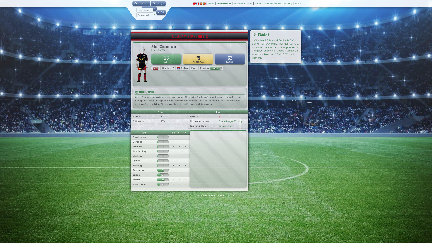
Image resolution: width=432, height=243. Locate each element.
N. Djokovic (268, 54)
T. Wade (287, 54)
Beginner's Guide (243, 3)
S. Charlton (267, 50)
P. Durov (291, 43)
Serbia (184, 68)
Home (211, 3)
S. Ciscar (279, 50)
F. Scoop (283, 47)
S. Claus (294, 40)
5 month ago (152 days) (232, 121)
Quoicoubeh (270, 47)
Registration (224, 3)
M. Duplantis (282, 40)
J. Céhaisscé (259, 40)
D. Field (278, 54)
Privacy (288, 3)
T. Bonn (271, 40)
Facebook (143, 3)
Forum (258, 3)
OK (162, 12)
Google (159, 3)
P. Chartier (270, 43)
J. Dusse (281, 43)
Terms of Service (273, 3)
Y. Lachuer (290, 50)
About (297, 3)
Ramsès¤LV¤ (158, 50)
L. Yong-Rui (258, 43)
